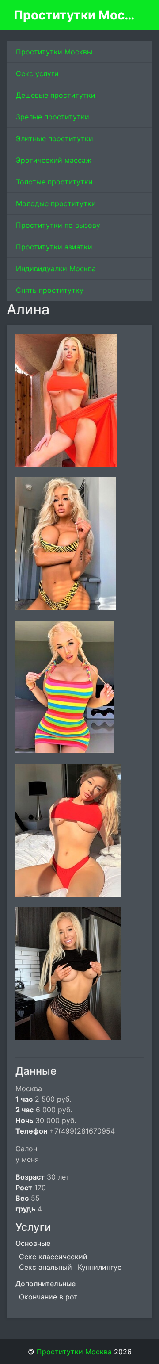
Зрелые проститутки (52, 116)
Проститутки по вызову (58, 225)
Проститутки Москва (76, 15)
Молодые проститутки (56, 203)
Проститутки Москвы (54, 51)
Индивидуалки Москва (56, 268)
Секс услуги (37, 73)
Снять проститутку (49, 290)
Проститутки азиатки (54, 246)
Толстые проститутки (54, 181)
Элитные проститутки (54, 138)
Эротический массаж (53, 160)
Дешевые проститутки (55, 95)
